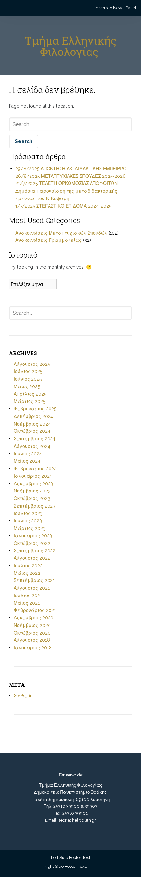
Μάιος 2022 (27, 573)
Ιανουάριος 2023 (33, 535)
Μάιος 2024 (27, 461)
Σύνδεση (23, 695)
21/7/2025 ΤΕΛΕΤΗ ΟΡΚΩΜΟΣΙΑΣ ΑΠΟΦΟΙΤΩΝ (66, 183)
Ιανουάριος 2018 (33, 647)
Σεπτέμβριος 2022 (34, 550)
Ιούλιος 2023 (28, 513)
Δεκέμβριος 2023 (33, 483)
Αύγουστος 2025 (32, 364)
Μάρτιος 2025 (29, 401)
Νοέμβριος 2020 (32, 625)
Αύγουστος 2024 (32, 446)
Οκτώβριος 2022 (32, 543)
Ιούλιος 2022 (28, 565)
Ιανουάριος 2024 (33, 476)
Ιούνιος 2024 (28, 453)
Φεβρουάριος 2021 (35, 610)
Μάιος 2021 (27, 603)
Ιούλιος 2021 (28, 595)
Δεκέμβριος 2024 (33, 416)
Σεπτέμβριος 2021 (34, 580)
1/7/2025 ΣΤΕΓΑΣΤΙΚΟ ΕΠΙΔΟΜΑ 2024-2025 (63, 206)
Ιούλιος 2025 (28, 371)
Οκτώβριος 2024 (32, 431)
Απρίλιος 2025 (30, 394)
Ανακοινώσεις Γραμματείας (48, 240)
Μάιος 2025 (27, 386)
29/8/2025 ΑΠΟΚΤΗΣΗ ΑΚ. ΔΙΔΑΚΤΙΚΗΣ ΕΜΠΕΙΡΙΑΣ (71, 168)
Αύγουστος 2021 (32, 588)
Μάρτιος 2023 (30, 528)
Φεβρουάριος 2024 (35, 468)
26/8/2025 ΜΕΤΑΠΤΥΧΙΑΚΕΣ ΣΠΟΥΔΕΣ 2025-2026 (70, 176)
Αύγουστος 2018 (32, 640)
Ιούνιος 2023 (28, 520)
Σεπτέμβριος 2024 (34, 438)
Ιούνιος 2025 (28, 379)
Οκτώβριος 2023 (32, 498)
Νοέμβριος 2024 (32, 424)
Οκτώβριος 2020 (32, 633)
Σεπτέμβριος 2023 (34, 506)
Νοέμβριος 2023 (32, 490)
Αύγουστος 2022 (32, 558)
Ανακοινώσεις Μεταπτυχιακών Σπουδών (61, 233)
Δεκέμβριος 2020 (33, 617)
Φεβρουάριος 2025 (35, 408)
